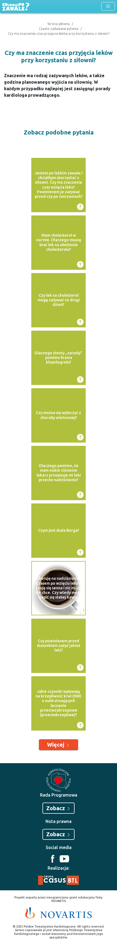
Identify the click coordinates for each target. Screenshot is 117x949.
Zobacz (56, 808)
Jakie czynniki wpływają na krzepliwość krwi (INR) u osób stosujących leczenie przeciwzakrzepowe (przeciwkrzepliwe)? (58, 703)
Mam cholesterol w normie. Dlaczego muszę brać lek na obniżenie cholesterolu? (58, 242)
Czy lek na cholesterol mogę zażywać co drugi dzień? (59, 300)
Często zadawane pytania (58, 28)
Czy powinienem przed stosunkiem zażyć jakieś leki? (58, 646)
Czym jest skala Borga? (58, 530)
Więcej (56, 744)
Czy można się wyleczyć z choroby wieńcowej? (58, 415)
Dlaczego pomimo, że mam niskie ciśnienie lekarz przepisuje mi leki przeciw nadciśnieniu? (58, 472)
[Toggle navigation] (108, 6)
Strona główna (58, 24)
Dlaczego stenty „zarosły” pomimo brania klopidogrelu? (58, 358)
